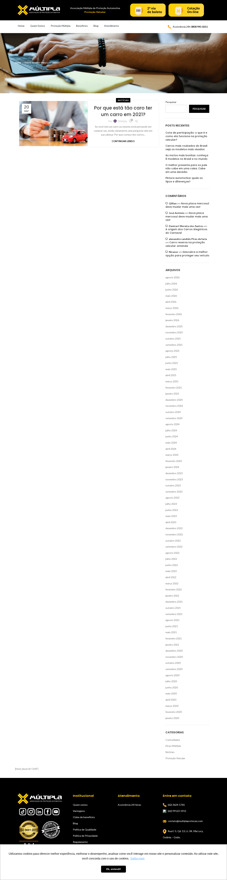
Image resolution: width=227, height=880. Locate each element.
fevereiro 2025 (173, 387)
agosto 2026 (172, 277)
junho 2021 (171, 626)
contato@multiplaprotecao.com (185, 821)
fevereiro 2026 (173, 314)
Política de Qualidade (84, 829)
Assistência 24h (190, 26)
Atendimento (111, 25)
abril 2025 (170, 375)
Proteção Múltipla (60, 25)
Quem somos (80, 804)
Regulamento (80, 841)
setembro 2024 (173, 418)
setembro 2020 (173, 669)
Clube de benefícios (84, 817)
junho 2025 (171, 362)
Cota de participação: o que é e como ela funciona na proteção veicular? (186, 136)
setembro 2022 (173, 546)
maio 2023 (171, 515)
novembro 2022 (174, 534)
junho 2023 (171, 509)
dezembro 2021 (174, 601)
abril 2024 (170, 448)
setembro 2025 (173, 344)
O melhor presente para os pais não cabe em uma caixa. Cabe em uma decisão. (186, 168)
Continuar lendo (123, 141)
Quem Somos (37, 25)
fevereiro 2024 (173, 460)
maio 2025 (171, 369)
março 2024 (171, 454)
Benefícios (82, 25)
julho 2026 (171, 283)
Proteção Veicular (175, 758)
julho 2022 (171, 558)
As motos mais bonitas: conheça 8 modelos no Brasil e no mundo (186, 157)
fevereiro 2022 (173, 589)
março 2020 (171, 705)
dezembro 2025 (174, 326)
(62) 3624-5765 (176, 804)
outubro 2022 (173, 540)
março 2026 (171, 307)
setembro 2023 (173, 491)
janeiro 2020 (172, 718)
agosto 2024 (172, 424)
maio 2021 (171, 632)
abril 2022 (170, 577)
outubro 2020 (173, 662)
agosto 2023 (172, 497)
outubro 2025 (173, 338)
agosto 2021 (172, 620)
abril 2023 (170, 522)
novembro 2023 (174, 479)
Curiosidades (172, 739)
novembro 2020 (174, 656)
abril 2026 (170, 301)
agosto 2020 (172, 675)
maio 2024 (171, 442)
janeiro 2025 (172, 393)
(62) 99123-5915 (177, 810)
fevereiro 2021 (173, 638)
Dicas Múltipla (173, 745)
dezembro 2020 (174, 650)
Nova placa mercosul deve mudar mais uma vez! (187, 205)
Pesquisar (170, 101)
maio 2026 (171, 295)
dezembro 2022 (174, 528)
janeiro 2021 (172, 644)
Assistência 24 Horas (129, 804)
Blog (95, 25)
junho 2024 (171, 436)
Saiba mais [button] (137, 858)
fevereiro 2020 (173, 711)
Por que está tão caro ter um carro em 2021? (123, 111)
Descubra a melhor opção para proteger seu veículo (187, 253)
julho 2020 (171, 681)
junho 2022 (171, 564)
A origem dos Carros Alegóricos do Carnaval (186, 231)
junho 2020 (171, 687)
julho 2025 (171, 356)
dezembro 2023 (174, 473)
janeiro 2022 (172, 595)
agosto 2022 (172, 552)
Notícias (123, 100)
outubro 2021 (173, 607)
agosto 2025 (172, 350)
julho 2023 (171, 503)
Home (21, 25)
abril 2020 (170, 699)
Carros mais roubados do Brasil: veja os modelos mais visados (186, 147)
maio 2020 (171, 693)
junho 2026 (171, 289)
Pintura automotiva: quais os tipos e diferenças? (184, 179)
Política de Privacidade (85, 835)
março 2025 (171, 381)
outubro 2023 (173, 485)
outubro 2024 (173, 411)
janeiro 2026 (172, 320)
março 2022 (171, 583)
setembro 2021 (173, 614)
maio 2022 (171, 571)
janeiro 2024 (172, 466)
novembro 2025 (174, 332)
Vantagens (79, 810)
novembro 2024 (174, 405)
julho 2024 (171, 430)
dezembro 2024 (174, 399)
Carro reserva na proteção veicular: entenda (185, 244)
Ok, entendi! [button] (113, 869)
